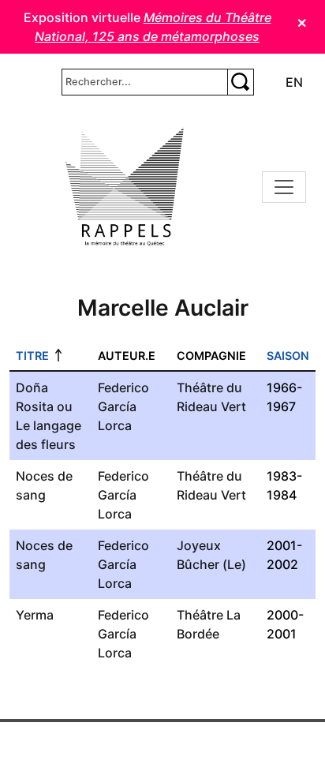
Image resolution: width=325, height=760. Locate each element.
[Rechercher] (240, 82)
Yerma (35, 615)
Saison (288, 355)
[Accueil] (124, 187)
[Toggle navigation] (284, 187)
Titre (32, 355)
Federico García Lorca (123, 406)
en (294, 82)
